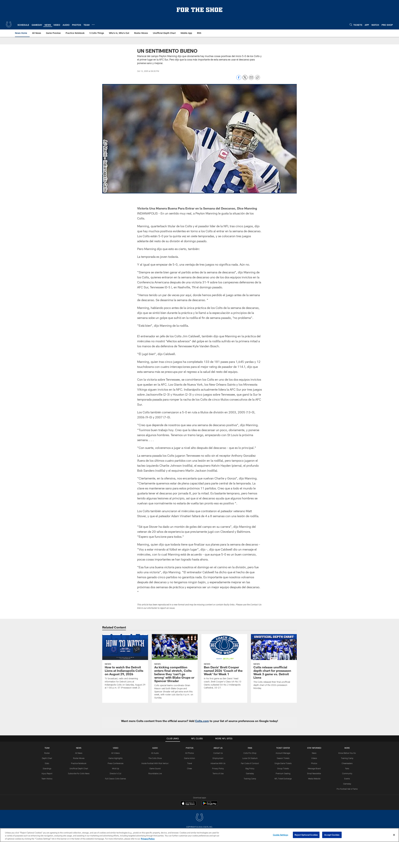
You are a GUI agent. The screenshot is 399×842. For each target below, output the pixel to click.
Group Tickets (283, 768)
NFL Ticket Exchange (283, 778)
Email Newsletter (314, 773)
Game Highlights (115, 758)
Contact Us (218, 753)
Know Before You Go (347, 753)
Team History (46, 778)
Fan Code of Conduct (250, 763)
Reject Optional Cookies (306, 834)
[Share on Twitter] (245, 79)
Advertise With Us (218, 763)
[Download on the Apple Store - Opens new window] (188, 803)
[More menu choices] (93, 24)
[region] (199, 835)
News (78, 748)
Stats (47, 763)
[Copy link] (257, 77)
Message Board (314, 768)
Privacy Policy (218, 768)
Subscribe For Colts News (78, 773)
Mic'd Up (115, 768)
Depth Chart (47, 758)
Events (347, 778)
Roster (47, 753)
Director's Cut (115, 773)
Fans (347, 768)
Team (47, 748)
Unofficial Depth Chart (79, 768)
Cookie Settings (280, 834)
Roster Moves (78, 758)
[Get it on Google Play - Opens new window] (209, 805)
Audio (155, 748)
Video (115, 748)
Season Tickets (283, 758)
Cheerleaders (347, 763)
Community (347, 773)
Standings (47, 768)
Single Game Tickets (283, 763)
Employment (218, 758)
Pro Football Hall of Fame (347, 789)
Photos (189, 748)
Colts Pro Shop (249, 753)
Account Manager (283, 753)
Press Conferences (115, 763)
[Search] (351, 24)
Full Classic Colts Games (115, 778)
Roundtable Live (155, 773)
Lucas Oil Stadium (250, 758)
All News (78, 753)
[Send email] (251, 79)
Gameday (250, 773)
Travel (189, 763)
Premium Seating (283, 773)
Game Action (189, 758)
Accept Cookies (331, 834)
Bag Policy (249, 768)
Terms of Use (218, 773)
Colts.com (202, 721)
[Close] (394, 834)
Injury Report (47, 773)
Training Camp (250, 778)
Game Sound (155, 768)
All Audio (155, 753)
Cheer (189, 768)
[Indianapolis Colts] (199, 817)
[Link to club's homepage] (8, 24)
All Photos (189, 753)
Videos (314, 758)
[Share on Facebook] (238, 79)
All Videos (115, 753)
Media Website (314, 778)
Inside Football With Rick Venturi (155, 763)
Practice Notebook (78, 763)
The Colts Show (155, 758)
